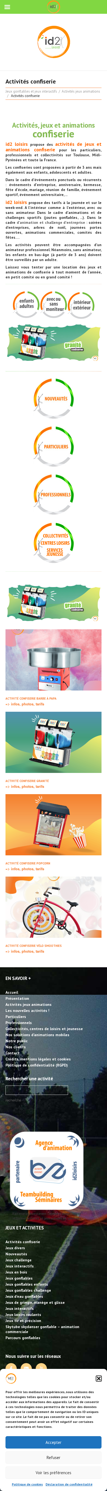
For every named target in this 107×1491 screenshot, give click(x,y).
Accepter (53, 1442)
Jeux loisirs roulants (23, 1314)
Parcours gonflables (22, 1337)
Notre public (16, 1040)
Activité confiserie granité (27, 781)
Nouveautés (16, 1253)
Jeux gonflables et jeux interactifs (31, 91)
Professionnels (18, 1022)
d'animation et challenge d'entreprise (51, 222)
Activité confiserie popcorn (27, 863)
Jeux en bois (16, 1272)
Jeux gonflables (19, 1278)
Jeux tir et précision (23, 1320)
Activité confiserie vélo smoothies (33, 946)
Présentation (17, 998)
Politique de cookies (27, 1484)
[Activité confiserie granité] (53, 742)
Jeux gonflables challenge (28, 1290)
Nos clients (15, 1046)
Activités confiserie (22, 1241)
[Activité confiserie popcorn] (53, 824)
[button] (99, 1378)
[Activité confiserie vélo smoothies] (53, 907)
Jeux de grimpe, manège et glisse (35, 1302)
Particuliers (15, 1016)
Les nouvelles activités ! (27, 1010)
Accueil (11, 992)
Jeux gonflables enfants (26, 1284)
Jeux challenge (18, 1260)
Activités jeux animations (81, 91)
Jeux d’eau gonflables (24, 1296)
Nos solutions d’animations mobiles (37, 1034)
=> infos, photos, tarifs (24, 704)
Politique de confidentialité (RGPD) (36, 1065)
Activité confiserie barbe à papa (31, 698)
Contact (12, 1053)
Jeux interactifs (19, 1266)
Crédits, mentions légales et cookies (38, 1059)
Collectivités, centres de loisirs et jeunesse (44, 1028)
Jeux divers (15, 1247)
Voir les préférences (53, 1472)
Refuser (53, 1457)
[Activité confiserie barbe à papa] (53, 660)
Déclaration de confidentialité (69, 1484)
